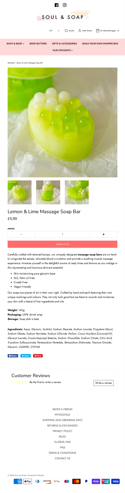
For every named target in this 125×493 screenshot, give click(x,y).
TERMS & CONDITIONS (62, 453)
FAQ (62, 447)
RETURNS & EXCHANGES (62, 426)
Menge (11, 228)
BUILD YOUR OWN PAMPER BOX (100, 43)
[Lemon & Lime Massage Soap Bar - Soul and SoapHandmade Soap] (20, 192)
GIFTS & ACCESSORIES (64, 43)
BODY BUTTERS (38, 43)
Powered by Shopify (36, 475)
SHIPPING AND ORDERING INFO (62, 420)
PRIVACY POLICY (62, 431)
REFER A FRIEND (62, 409)
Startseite (11, 62)
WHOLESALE (62, 415)
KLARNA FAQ (62, 442)
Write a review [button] (103, 383)
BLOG (62, 437)
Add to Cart (62, 244)
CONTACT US (62, 458)
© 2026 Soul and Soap (17, 475)
